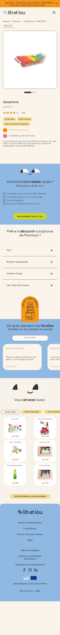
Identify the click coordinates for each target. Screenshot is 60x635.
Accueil (6, 21)
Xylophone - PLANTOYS (35, 21)
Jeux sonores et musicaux (16, 124)
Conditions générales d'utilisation (30, 557)
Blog (30, 540)
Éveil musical (24, 119)
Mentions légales (30, 550)
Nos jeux (17, 21)
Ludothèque (30, 528)
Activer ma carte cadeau (30, 534)
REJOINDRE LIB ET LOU (30, 217)
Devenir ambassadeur (30, 523)
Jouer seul (9, 119)
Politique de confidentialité (30, 565)
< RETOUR (7, 26)
